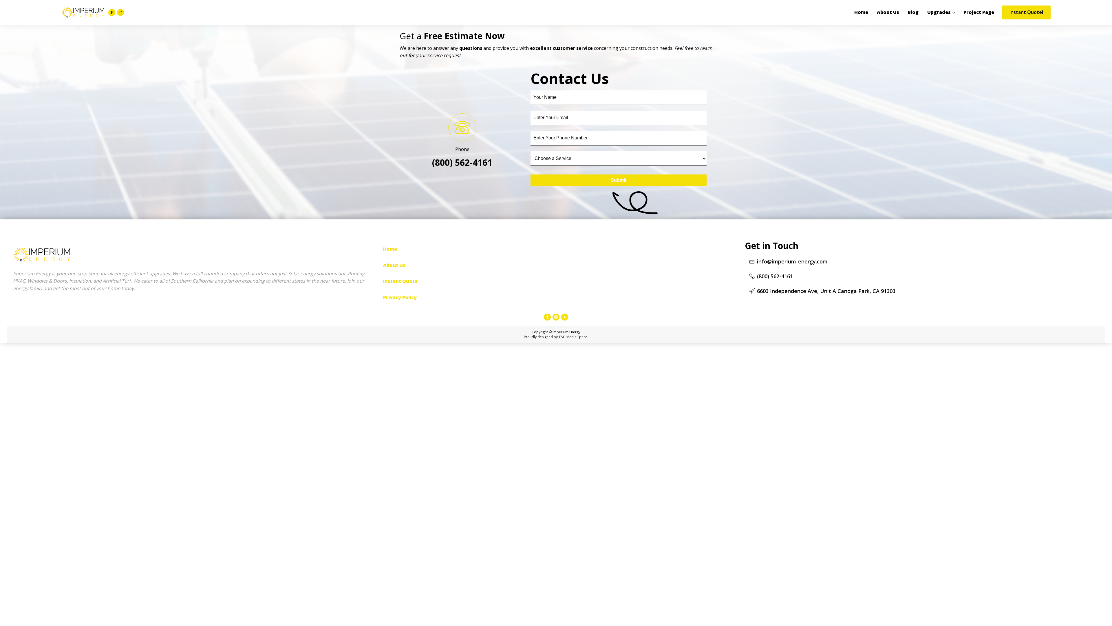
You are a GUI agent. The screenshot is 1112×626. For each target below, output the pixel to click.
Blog (913, 12)
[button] (788, 261)
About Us (888, 12)
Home (861, 12)
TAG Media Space (573, 336)
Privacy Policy (400, 297)
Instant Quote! (1026, 12)
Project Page (978, 12)
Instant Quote (400, 281)
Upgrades (939, 12)
